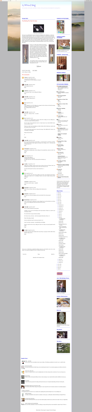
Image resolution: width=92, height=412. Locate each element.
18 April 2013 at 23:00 (32, 187)
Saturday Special (61, 235)
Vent (58, 119)
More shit (59, 109)
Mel (25, 102)
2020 (59, 192)
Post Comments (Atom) (40, 257)
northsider (59, 112)
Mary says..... (60, 124)
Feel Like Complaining (61, 108)
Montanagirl (26, 187)
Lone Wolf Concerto (61, 91)
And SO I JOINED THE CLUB (62, 116)
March (60, 259)
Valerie (25, 84)
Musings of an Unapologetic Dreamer (62, 134)
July (59, 212)
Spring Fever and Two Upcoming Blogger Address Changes (63, 157)
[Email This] (32, 70)
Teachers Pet (60, 169)
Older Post (52, 254)
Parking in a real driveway (62, 149)
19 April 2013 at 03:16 (33, 199)
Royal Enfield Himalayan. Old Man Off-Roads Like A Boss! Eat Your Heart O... (63, 129)
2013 (59, 203)
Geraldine (26, 163)
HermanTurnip (26, 199)
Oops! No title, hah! (61, 153)
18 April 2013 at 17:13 (29, 155)
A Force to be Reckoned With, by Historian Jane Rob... (63, 227)
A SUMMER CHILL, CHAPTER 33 (62, 255)
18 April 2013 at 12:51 (29, 102)
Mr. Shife (25, 230)
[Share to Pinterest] (36, 70)
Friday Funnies (60, 96)
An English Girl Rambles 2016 (63, 86)
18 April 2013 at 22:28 (32, 181)
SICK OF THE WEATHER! (63, 253)
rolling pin (26, 71)
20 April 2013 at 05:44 (31, 230)
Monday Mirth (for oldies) (63, 232)
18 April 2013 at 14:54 (31, 112)
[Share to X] (34, 70)
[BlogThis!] (33, 70)
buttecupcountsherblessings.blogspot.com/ (63, 177)
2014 (59, 202)
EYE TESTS (27, 380)
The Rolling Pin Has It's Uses (63, 236)
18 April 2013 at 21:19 (29, 173)
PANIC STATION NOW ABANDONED (31, 403)
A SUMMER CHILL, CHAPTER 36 (62, 230)
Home (39, 254)
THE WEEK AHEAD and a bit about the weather (32, 385)
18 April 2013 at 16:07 (31, 140)
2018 (59, 195)
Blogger (54, 410)
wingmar (48, 410)
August (60, 211)
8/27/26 (59, 100)
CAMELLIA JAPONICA (26, 390)
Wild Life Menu (61, 245)
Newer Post (24, 254)
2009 (59, 268)
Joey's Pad (59, 137)
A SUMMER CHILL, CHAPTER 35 (62, 239)
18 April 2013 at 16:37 (32, 148)
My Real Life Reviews (61, 156)
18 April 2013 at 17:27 (31, 163)
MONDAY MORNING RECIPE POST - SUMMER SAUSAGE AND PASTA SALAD (63, 88)
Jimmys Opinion (60, 148)
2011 (59, 265)
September (60, 209)
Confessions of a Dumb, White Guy (63, 100)
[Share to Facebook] (35, 70)
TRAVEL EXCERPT (61, 145)
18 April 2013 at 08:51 (31, 77)
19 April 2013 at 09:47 (31, 206)
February (60, 260)
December (60, 204)
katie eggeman (26, 148)
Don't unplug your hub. (61, 128)
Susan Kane (26, 193)
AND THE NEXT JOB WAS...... (30, 398)
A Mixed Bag (28, 5)
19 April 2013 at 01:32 (32, 193)
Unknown (26, 77)
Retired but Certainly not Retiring (63, 164)
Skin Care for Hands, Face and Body (63, 225)
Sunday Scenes (61, 222)
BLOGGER (60, 173)
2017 (59, 197)
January (60, 262)
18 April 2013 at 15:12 (29, 118)
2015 (59, 200)
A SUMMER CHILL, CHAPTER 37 (62, 219)
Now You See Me (60, 152)
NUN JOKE (59, 141)
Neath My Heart (60, 144)
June (59, 214)
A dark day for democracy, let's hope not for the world (63, 166)
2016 (59, 199)
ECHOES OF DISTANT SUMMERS (63, 92)
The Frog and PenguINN (62, 95)
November (60, 206)
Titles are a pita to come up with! (63, 125)
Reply (25, 81)
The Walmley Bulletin (62, 243)
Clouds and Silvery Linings (62, 141)
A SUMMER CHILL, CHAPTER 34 (62, 247)
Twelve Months (60, 161)
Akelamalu (26, 90)
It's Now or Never (60, 138)
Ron (25, 118)
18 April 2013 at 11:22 (31, 96)
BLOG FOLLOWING (28, 365)
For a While (59, 170)
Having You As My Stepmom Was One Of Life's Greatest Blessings (63, 121)
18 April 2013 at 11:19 (31, 90)
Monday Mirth (61, 221)
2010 (59, 267)
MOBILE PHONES (28, 393)
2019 (59, 194)
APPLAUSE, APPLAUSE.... (29, 370)
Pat (24, 173)
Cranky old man (60, 115)
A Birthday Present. (61, 112)
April (60, 217)
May (59, 215)
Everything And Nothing (62, 160)
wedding (29, 71)
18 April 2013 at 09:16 (31, 84)
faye (25, 155)
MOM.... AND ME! (28, 361)
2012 (59, 264)
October (60, 208)
